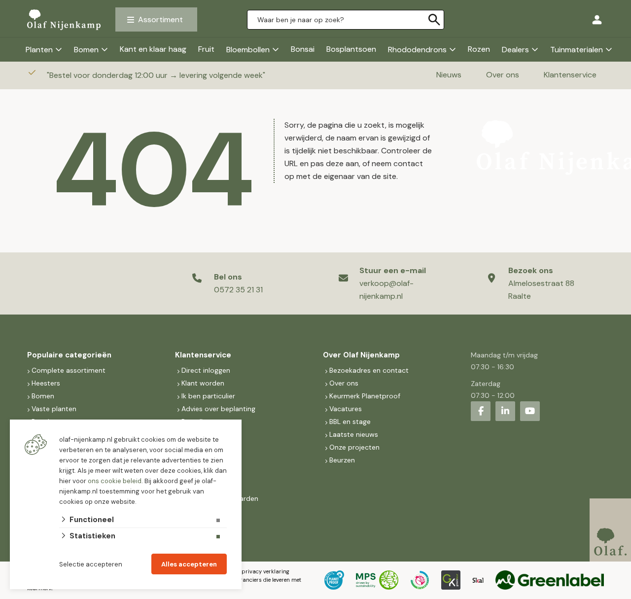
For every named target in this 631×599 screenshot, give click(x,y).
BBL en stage (350, 421)
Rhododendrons (417, 49)
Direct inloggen (205, 370)
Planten (39, 49)
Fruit (206, 49)
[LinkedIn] (505, 411)
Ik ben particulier (208, 395)
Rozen (479, 49)
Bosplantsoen (351, 49)
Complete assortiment (69, 370)
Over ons (502, 75)
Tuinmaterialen (576, 49)
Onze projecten (354, 447)
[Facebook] (481, 411)
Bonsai (303, 49)
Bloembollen (248, 49)
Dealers (515, 49)
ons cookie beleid (114, 481)
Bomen (86, 49)
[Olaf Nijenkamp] (64, 19)
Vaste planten (54, 408)
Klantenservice (570, 75)
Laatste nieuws (353, 434)
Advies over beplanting (218, 408)
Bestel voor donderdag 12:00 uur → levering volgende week (157, 75)
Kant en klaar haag (153, 49)
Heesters (46, 383)
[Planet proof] (334, 580)
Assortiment (160, 19)
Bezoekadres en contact (369, 370)
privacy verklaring (265, 571)
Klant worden (202, 383)
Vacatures (345, 408)
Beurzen (342, 460)
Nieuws (448, 75)
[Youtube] (530, 411)
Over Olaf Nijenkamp (361, 355)
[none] (434, 20)
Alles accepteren (189, 564)
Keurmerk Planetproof (364, 395)
